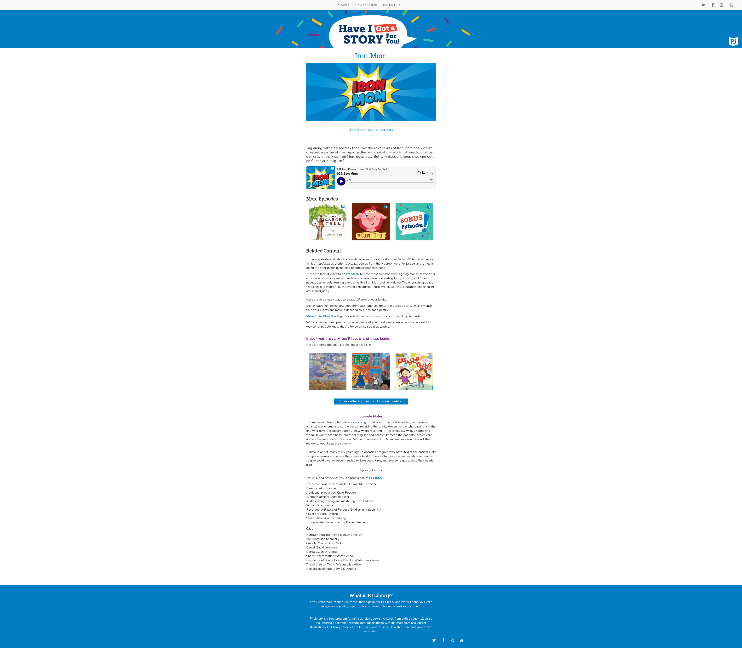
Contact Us (391, 5)
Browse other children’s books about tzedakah (371, 401)
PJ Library (316, 618)
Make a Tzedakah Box (321, 316)
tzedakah (352, 274)
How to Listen (366, 5)
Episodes (342, 5)
